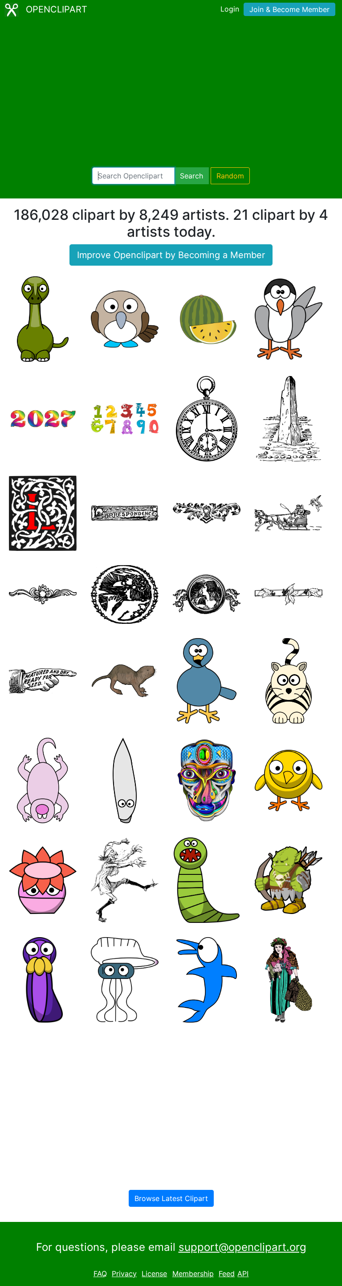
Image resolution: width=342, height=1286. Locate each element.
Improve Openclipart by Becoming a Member (171, 255)
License (154, 1273)
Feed (227, 1273)
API (242, 1273)
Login (229, 8)
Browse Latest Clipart (171, 1198)
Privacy (124, 1273)
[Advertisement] (171, 93)
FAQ (100, 1273)
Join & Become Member (289, 9)
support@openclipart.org (242, 1247)
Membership (193, 1273)
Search (191, 175)
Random (230, 175)
